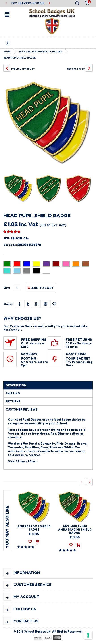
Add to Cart (42, 288)
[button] (11, 231)
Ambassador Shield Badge (34, 528)
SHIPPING (13, 393)
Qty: (6, 287)
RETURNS (13, 401)
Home (6, 51)
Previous (7, 3)
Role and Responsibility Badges (40, 51)
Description (16, 385)
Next (49, 3)
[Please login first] (54, 304)
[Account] (8, 42)
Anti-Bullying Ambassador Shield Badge (75, 529)
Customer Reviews (22, 409)
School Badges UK (37, 631)
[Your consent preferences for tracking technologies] (88, 635)
